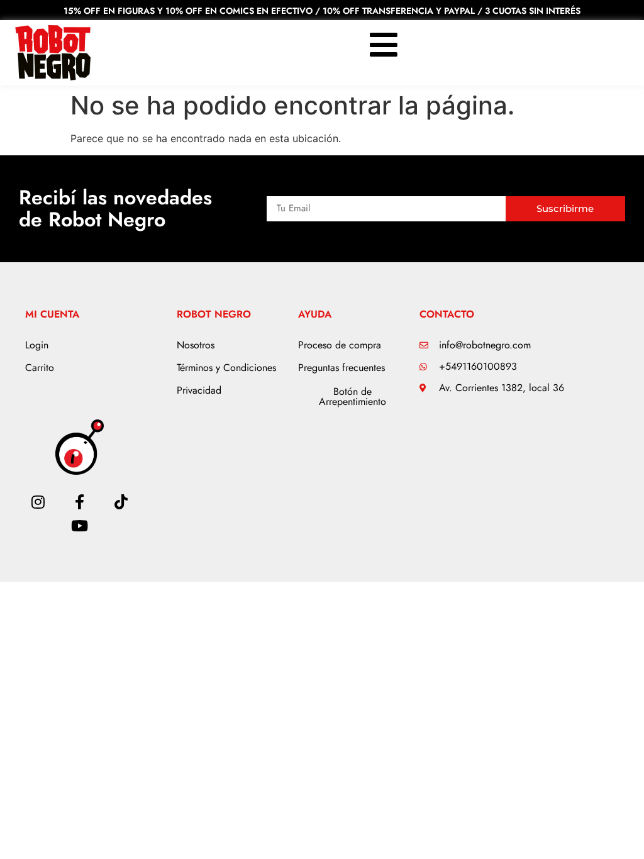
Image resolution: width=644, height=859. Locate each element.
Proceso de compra (339, 345)
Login (36, 345)
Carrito (39, 367)
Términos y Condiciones (226, 367)
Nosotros (195, 345)
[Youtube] (79, 526)
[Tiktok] (121, 502)
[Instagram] (38, 502)
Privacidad (199, 390)
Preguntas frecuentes (341, 367)
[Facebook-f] (79, 502)
